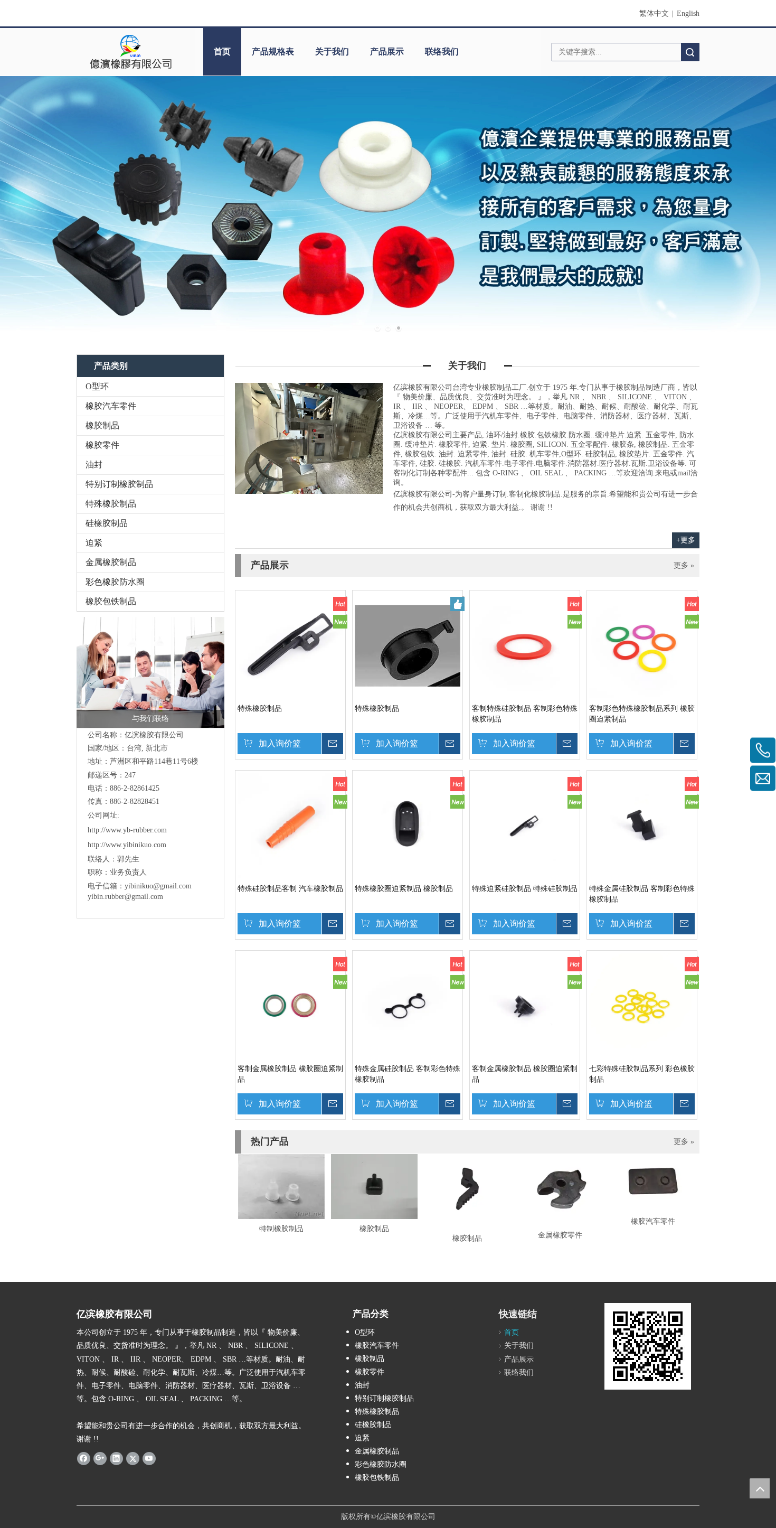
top (760, 1488)
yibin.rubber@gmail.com (126, 897)
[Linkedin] (116, 1458)
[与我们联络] (150, 672)
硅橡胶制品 (107, 523)
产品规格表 (273, 51)
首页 (222, 51)
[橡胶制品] (374, 1186)
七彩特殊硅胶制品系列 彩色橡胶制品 (642, 1074)
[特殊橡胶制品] (290, 645)
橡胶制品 (102, 425)
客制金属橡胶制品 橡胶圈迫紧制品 (290, 1074)
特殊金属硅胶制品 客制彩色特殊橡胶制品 (642, 894)
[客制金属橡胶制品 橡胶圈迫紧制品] (290, 1005)
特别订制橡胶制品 (119, 484)
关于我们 (332, 51)
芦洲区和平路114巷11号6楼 (154, 761)
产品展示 (387, 51)
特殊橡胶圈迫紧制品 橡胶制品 (404, 889)
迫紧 (94, 542)
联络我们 (442, 51)
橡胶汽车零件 (111, 405)
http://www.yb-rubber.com (127, 830)
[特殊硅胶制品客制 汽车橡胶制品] (290, 825)
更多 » (684, 565)
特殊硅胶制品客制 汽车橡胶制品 (290, 889)
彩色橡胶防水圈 (115, 581)
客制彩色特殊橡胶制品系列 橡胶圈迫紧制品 (642, 714)
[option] (281, 1194)
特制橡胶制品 (281, 1229)
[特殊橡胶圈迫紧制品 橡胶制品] (407, 825)
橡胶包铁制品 (111, 601)
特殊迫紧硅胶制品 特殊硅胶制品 (525, 889)
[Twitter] (132, 1458)
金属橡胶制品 (111, 562)
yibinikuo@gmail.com (158, 886)
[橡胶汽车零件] (653, 1183)
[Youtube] (149, 1458)
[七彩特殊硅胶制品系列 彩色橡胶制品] (642, 1005)
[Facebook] (83, 1458)
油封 (94, 464)
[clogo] (131, 51)
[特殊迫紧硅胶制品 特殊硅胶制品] (525, 825)
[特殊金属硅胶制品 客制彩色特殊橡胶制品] (642, 825)
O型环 (97, 386)
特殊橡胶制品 (111, 503)
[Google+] (100, 1458)
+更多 (685, 540)
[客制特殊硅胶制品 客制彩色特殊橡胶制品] (525, 645)
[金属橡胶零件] (560, 1189)
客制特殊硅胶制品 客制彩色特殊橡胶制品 (525, 714)
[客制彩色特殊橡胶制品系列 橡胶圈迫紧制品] (642, 645)
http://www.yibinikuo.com (127, 845)
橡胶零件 (102, 444)
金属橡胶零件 (560, 1235)
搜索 (690, 52)
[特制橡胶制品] (281, 1186)
